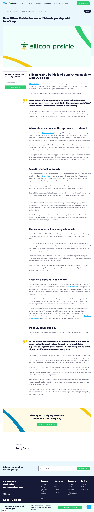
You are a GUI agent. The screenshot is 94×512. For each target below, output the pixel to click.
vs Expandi (71, 489)
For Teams (84, 487)
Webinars (57, 487)
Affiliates (43, 493)
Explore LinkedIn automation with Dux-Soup (44, 121)
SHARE (88, 11)
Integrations (44, 496)
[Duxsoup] (15, 493)
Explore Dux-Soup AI (70, 507)
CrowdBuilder (73, 287)
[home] (10, 3)
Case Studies (47, 3)
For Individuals (85, 484)
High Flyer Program (44, 490)
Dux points (46, 176)
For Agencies (56, 3)
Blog (55, 484)
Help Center (65, 3)
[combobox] (4, 510)
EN (3, 510)
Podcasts (56, 489)
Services (43, 484)
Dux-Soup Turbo (48, 133)
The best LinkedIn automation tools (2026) (72, 493)
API (42, 498)
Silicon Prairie (34, 84)
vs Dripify (70, 484)
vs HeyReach (71, 487)
